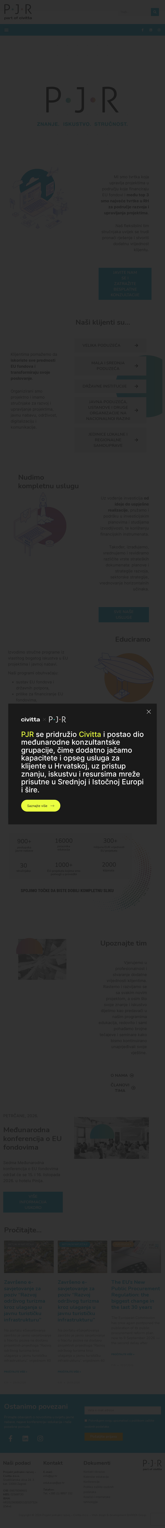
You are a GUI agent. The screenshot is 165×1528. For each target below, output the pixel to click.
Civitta (90, 734)
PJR (27, 734)
